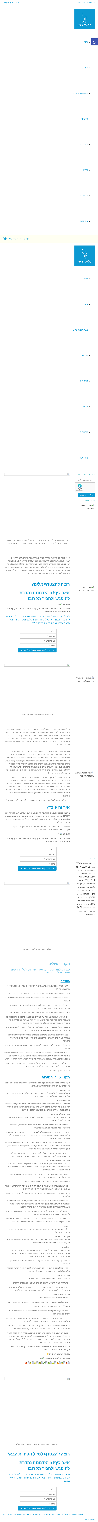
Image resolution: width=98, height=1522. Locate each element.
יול (83, 1519)
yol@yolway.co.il (8, 2)
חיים (93, 873)
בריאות (80, 866)
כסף (84, 884)
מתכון (92, 897)
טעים (81, 880)
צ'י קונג (86, 904)
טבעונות (82, 877)
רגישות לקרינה (87, 908)
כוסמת (92, 884)
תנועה (88, 914)
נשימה (82, 897)
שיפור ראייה (87, 911)
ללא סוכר (92, 887)
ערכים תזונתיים (89, 901)
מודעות (86, 887)
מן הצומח (89, 893)
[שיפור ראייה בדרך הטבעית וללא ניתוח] (84, 590)
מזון (89, 890)
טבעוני (90, 879)
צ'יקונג (92, 904)
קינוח (82, 904)
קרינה (78, 904)
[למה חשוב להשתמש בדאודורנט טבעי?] (84, 776)
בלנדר (93, 867)
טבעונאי (90, 876)
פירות (81, 900)
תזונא (81, 911)
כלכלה (88, 884)
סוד (79, 897)
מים (86, 890)
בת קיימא (81, 870)
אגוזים (85, 863)
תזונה (92, 914)
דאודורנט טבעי (90, 1519)
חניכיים (89, 873)
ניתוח (87, 897)
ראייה (93, 908)
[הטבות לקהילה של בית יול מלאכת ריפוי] (84, 681)
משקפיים (79, 894)
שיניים (93, 911)
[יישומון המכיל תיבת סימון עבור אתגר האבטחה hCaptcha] (85, 487)
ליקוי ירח (79, 884)
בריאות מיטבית (89, 870)
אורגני (79, 863)
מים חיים (81, 890)
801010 (91, 863)
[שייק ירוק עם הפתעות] (84, 508)
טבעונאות (84, 873)
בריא (87, 866)
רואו (79, 907)
